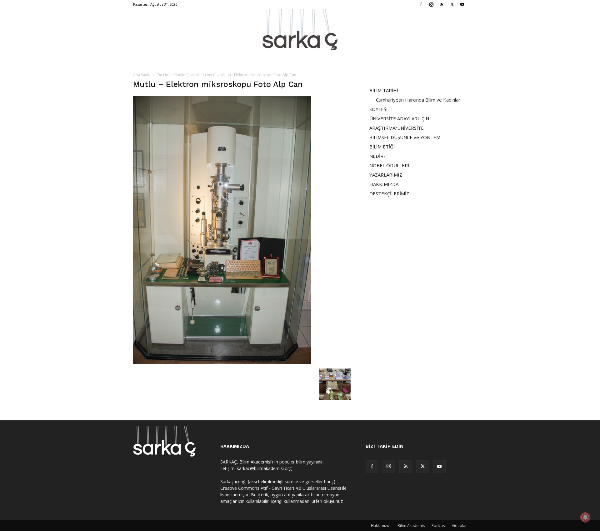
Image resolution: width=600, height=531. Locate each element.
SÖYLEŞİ (378, 109)
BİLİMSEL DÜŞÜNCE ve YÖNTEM (404, 137)
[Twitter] (452, 4)
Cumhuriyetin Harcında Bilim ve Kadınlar (418, 100)
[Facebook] (421, 4)
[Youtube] (462, 4)
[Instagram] (431, 4)
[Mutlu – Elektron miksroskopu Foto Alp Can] (222, 362)
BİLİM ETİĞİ (382, 146)
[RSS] (441, 4)
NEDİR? (377, 156)
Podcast (439, 525)
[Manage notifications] (585, 517)
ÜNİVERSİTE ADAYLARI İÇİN (399, 118)
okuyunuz (333, 501)
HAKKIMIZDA (383, 184)
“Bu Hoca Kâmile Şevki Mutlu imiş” (185, 75)
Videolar (459, 525)
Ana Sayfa (141, 75)
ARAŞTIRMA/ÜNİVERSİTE (396, 128)
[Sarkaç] (300, 29)
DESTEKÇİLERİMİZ (389, 193)
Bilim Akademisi (255, 462)
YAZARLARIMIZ (385, 175)
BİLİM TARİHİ (383, 90)
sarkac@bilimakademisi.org (264, 468)
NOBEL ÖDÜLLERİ (389, 165)
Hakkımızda (381, 525)
